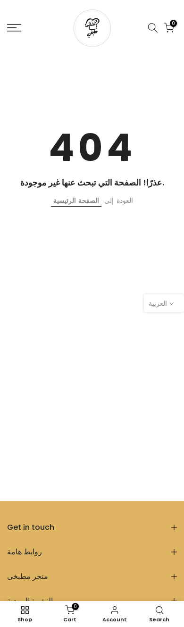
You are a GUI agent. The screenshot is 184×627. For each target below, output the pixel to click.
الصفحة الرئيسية (76, 200)
